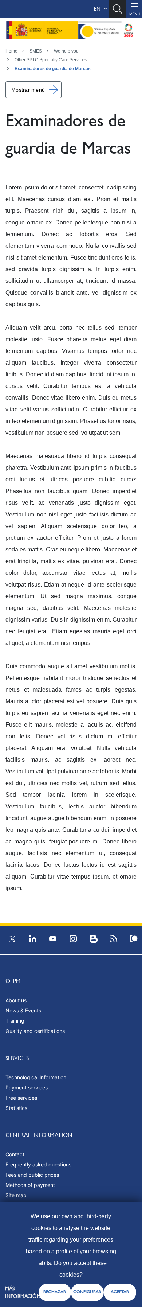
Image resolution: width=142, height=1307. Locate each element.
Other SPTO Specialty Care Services (51, 59)
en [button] (98, 9)
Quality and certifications (35, 1031)
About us (16, 1000)
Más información (23, 1292)
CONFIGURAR (87, 1291)
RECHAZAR (54, 1291)
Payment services (26, 1087)
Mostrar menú (28, 90)
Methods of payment (30, 1185)
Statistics (16, 1108)
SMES (35, 51)
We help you (66, 51)
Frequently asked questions (38, 1164)
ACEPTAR (120, 1291)
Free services (21, 1098)
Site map (16, 1195)
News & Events (23, 1010)
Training (14, 1021)
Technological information (35, 1077)
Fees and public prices (32, 1175)
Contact (14, 1154)
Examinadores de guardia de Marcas (53, 68)
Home (11, 51)
